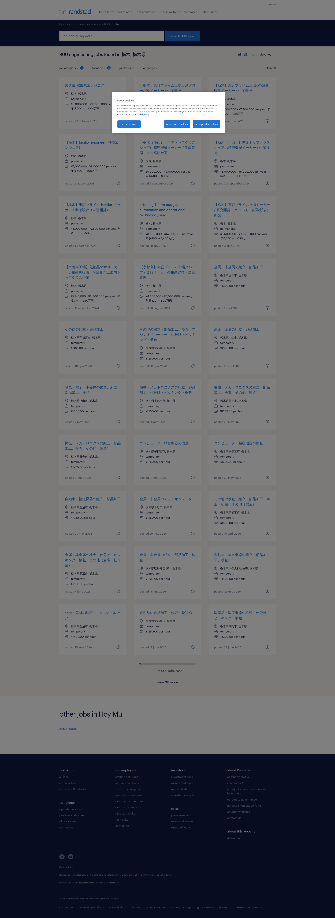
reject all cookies (177, 124)
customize (129, 124)
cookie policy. (143, 114)
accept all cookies (206, 124)
